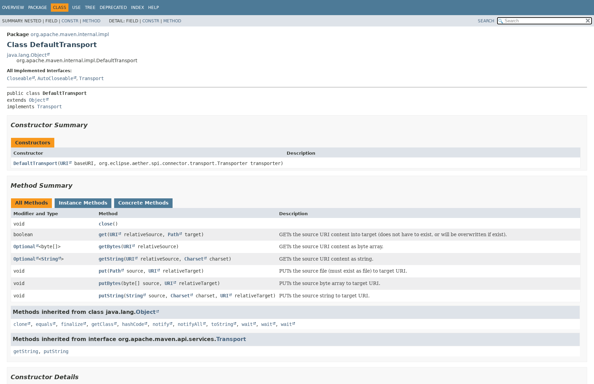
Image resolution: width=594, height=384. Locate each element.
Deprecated (113, 7)
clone (20, 324)
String (49, 259)
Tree (90, 7)
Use (76, 7)
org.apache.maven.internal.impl (70, 34)
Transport (91, 78)
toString (222, 324)
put (103, 271)
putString (111, 295)
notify (161, 324)
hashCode (133, 324)
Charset (194, 259)
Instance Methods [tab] (83, 203)
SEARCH (486, 21)
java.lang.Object (26, 55)
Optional (24, 246)
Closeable (19, 78)
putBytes (110, 283)
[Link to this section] (92, 125)
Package (37, 7)
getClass (102, 324)
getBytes (110, 246)
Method (91, 21)
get (103, 234)
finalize (72, 324)
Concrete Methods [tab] (143, 203)
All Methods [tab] (31, 203)
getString (111, 259)
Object (37, 100)
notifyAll (190, 324)
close (105, 224)
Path (173, 234)
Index (137, 7)
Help (153, 7)
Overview (13, 7)
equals (44, 324)
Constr (70, 21)
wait (247, 324)
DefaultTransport (35, 163)
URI (64, 163)
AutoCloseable (55, 78)
